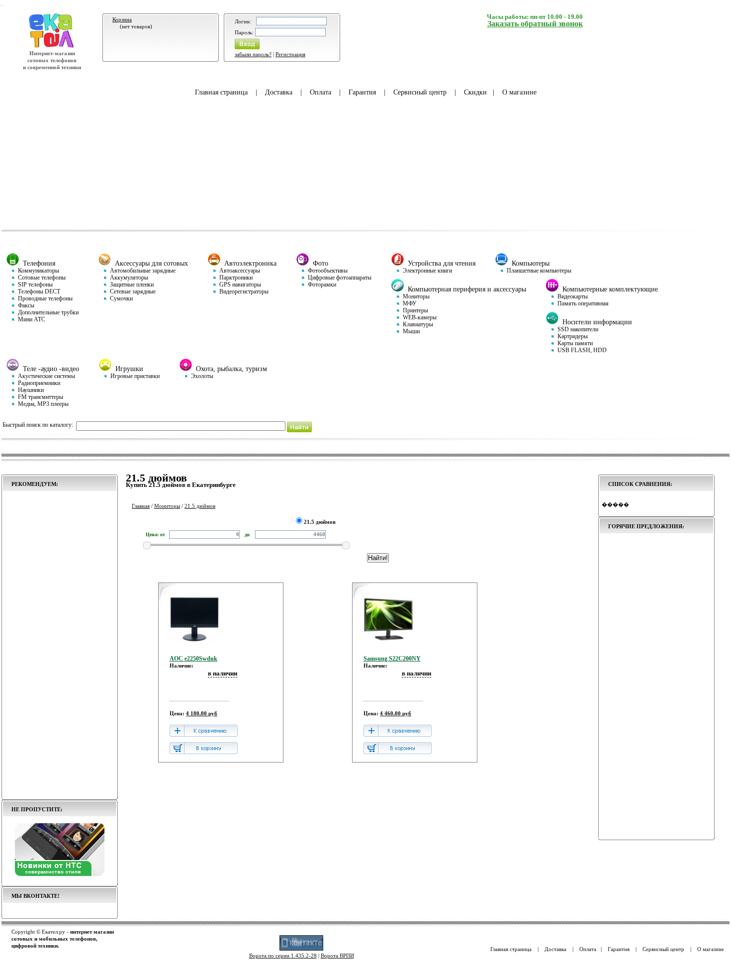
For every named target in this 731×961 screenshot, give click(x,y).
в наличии (222, 673)
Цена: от (155, 534)
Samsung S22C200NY (392, 658)
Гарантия (362, 92)
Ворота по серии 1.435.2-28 (283, 956)
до (248, 534)
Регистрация (290, 54)
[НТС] (59, 874)
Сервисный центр (420, 92)
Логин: (243, 21)
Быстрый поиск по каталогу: (37, 424)
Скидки (475, 92)
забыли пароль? (253, 54)
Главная (141, 506)
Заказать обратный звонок (535, 23)
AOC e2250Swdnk (193, 658)
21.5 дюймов (199, 506)
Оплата (320, 92)
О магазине (519, 92)
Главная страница (221, 92)
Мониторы (167, 506)
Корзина (122, 19)
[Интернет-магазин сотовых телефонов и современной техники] (52, 46)
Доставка (278, 92)
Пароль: (244, 32)
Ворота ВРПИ (337, 956)
